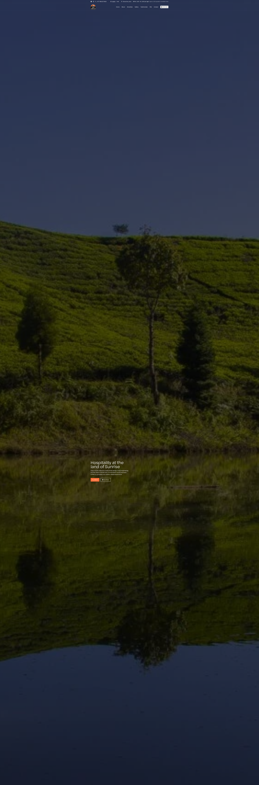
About (123, 7)
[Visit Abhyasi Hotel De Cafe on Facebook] (91, 1)
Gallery (136, 7)
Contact (156, 7)
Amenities (130, 7)
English (113, 1)
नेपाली (118, 1)
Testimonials (144, 7)
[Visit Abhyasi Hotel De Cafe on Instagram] (93, 1)
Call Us (96, 480)
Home (118, 7)
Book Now (165, 7)
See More (106, 480)
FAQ (151, 7)
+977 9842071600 (102, 1)
